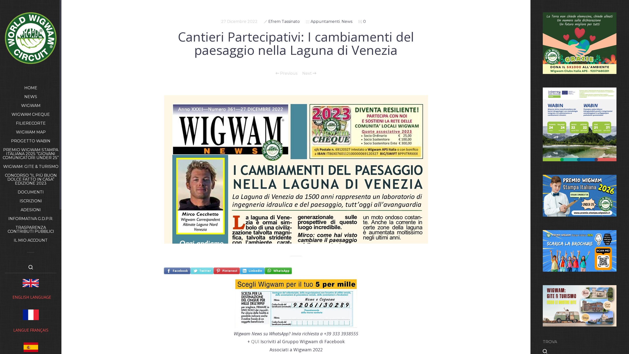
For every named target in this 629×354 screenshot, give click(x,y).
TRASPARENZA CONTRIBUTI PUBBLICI (31, 229)
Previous (288, 73)
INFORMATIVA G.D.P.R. (30, 218)
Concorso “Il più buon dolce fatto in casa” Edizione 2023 (31, 179)
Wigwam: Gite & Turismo (30, 166)
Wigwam (31, 105)
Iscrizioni (31, 201)
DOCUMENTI (31, 192)
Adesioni (31, 209)
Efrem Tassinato (284, 21)
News (30, 96)
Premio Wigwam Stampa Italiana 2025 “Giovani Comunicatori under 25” (31, 154)
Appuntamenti (325, 21)
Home (30, 88)
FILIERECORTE (31, 123)
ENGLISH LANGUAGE (32, 297)
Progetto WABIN (30, 141)
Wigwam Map (31, 132)
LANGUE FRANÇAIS (30, 330)
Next (307, 73)
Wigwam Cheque (31, 114)
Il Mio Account (31, 240)
